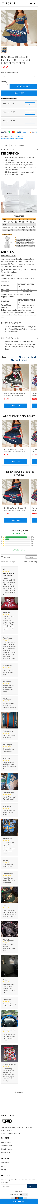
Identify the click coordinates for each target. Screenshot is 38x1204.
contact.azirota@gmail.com (10, 1133)
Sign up (32, 1186)
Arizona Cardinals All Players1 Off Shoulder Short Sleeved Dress (14, 395)
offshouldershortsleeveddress (12, 139)
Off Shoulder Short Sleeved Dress (23, 359)
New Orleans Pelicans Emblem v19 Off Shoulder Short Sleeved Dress (15, 450)
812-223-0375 (6, 1130)
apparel (20, 136)
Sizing (3, 1170)
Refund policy (6, 1153)
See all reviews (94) (19, 533)
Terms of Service (7, 1146)
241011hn (13, 136)
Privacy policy (6, 1142)
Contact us (5, 1163)
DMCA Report (14, 1195)
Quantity (4, 82)
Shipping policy (6, 1149)
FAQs (3, 1166)
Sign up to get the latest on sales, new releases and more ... (18, 1181)
